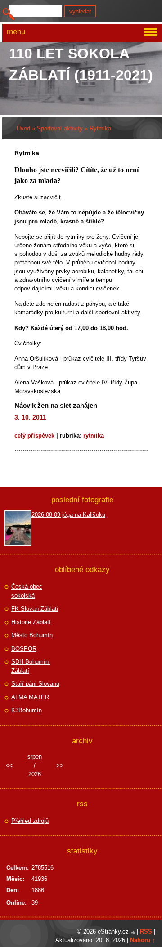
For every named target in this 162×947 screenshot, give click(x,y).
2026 (34, 774)
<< (9, 765)
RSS (146, 931)
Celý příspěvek (34, 435)
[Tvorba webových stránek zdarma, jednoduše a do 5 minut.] (133, 932)
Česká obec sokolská (26, 591)
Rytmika (93, 435)
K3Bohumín (26, 710)
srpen (34, 756)
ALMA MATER (30, 697)
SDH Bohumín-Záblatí (30, 666)
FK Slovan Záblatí (34, 608)
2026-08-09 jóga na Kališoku (68, 514)
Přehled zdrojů (30, 820)
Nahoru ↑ (142, 940)
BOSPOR (23, 648)
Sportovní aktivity (60, 128)
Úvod (23, 128)
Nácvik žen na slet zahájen (55, 405)
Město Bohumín (32, 635)
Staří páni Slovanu (35, 683)
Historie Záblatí (31, 622)
